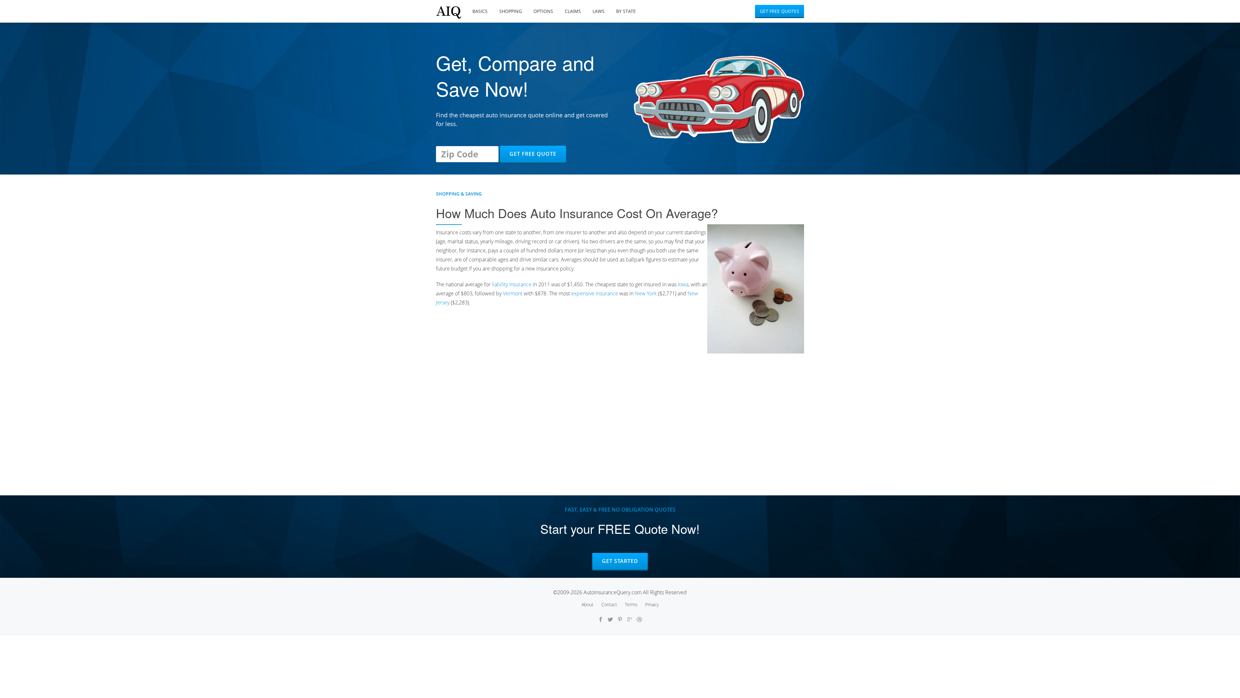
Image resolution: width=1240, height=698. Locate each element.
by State (626, 11)
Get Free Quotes (779, 11)
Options (543, 11)
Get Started (620, 561)
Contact (609, 604)
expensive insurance (594, 293)
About (588, 604)
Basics (480, 11)
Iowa (683, 284)
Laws (598, 11)
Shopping (510, 11)
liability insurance (512, 284)
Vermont (512, 293)
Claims (573, 11)
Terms (631, 604)
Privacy (652, 604)
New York (646, 293)
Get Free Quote (533, 153)
